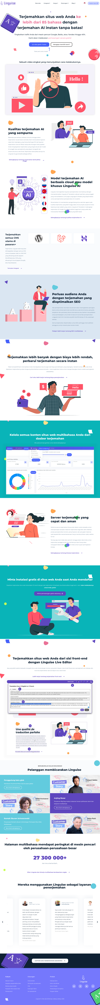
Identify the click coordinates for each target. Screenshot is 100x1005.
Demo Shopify (53, 986)
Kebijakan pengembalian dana (13, 983)
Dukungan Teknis (32, 988)
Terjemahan (36, 460)
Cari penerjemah (32, 991)
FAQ (29, 986)
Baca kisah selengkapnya (13, 787)
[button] (50, 89)
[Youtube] (86, 986)
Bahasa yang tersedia (10, 986)
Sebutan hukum (9, 980)
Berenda (38, 3)
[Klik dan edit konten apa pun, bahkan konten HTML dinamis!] (30, 725)
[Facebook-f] (80, 986)
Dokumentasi (31, 980)
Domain (9, 448)
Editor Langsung (44, 448)
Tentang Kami (9, 991)
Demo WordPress (54, 983)
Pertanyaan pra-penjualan (34, 983)
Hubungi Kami (53, 980)
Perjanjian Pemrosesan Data (12, 988)
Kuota (69, 454)
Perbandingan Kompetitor (57, 988)
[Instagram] (93, 986)
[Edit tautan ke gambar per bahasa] (69, 737)
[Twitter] (74, 986)
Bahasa (33, 472)
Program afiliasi (54, 991)
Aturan (26, 448)
